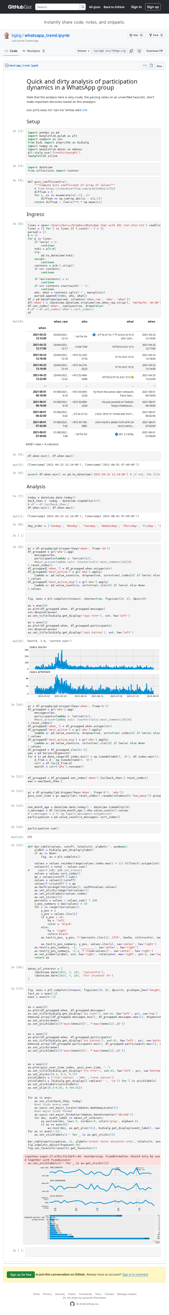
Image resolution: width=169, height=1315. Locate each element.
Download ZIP (155, 50)
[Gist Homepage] (20, 6)
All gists (94, 7)
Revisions (35, 51)
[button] (131, 51)
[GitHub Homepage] (72, 1304)
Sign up (153, 7)
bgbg (16, 35)
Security (60, 1294)
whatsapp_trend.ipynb (47, 35)
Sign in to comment (135, 1274)
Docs (98, 1294)
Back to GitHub (114, 7)
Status (72, 1294)
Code (13, 51)
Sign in (136, 7)
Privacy (47, 1294)
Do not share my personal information (84, 1297)
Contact (109, 1294)
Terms (36, 1294)
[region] (84, 666)
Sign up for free (20, 1274)
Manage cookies (126, 1294)
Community (85, 1294)
